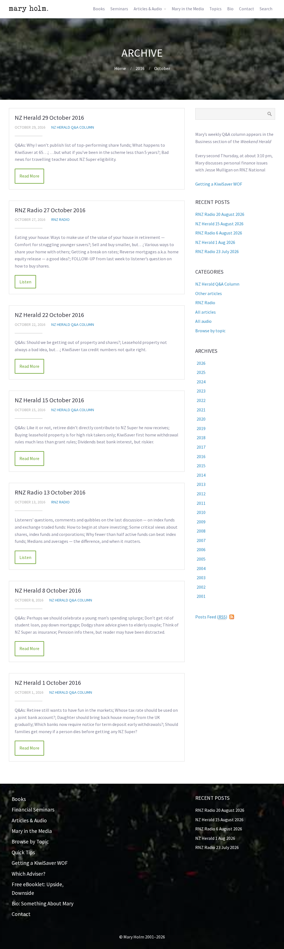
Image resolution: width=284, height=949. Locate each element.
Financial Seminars (33, 809)
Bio (230, 8)
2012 (201, 493)
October (162, 68)
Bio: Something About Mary (42, 903)
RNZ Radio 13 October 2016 (50, 492)
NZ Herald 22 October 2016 (49, 315)
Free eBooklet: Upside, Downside (38, 888)
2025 (201, 372)
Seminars (119, 8)
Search (266, 8)
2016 (140, 68)
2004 (201, 568)
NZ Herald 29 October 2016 (49, 117)
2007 (201, 540)
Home (120, 68)
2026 (201, 363)
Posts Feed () (211, 617)
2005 (201, 559)
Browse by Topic (30, 841)
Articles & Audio (148, 8)
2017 (201, 447)
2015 (201, 465)
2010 (201, 512)
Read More (29, 176)
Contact (246, 8)
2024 (201, 381)
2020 (201, 419)
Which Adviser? (28, 873)
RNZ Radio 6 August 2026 (218, 233)
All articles (205, 312)
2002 (201, 587)
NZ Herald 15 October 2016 (49, 400)
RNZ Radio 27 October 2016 (50, 210)
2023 (201, 391)
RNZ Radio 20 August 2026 (219, 214)
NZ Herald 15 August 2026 (219, 223)
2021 (201, 410)
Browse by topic (210, 330)
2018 (201, 437)
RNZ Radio (60, 219)
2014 (201, 475)
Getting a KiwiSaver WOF (218, 184)
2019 (201, 428)
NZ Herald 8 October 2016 (48, 590)
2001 (201, 596)
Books (99, 8)
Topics (215, 8)
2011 (201, 503)
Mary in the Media (188, 8)
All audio (203, 321)
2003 (201, 577)
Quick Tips (23, 852)
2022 (201, 400)
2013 (201, 484)
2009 (201, 522)
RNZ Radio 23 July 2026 (217, 251)
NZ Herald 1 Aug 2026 (215, 242)
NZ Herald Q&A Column (72, 127)
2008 (201, 531)
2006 (201, 549)
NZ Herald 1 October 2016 (48, 682)
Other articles (208, 293)
